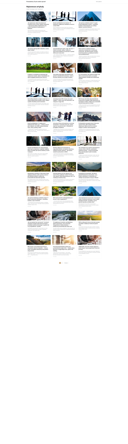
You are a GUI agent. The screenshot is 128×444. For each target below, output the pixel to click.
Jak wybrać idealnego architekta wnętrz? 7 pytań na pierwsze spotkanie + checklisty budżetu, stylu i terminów (38, 199)
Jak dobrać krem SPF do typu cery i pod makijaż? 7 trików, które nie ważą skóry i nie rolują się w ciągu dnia (63, 100)
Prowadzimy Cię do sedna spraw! (36, 1)
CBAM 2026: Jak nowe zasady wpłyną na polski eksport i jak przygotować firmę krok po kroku (89, 248)
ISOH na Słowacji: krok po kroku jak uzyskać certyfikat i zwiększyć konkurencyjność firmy (89, 224)
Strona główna (99, 1)
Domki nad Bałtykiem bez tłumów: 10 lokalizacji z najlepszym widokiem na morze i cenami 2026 (63, 24)
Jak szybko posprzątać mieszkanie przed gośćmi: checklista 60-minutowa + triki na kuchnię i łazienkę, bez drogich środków (63, 76)
